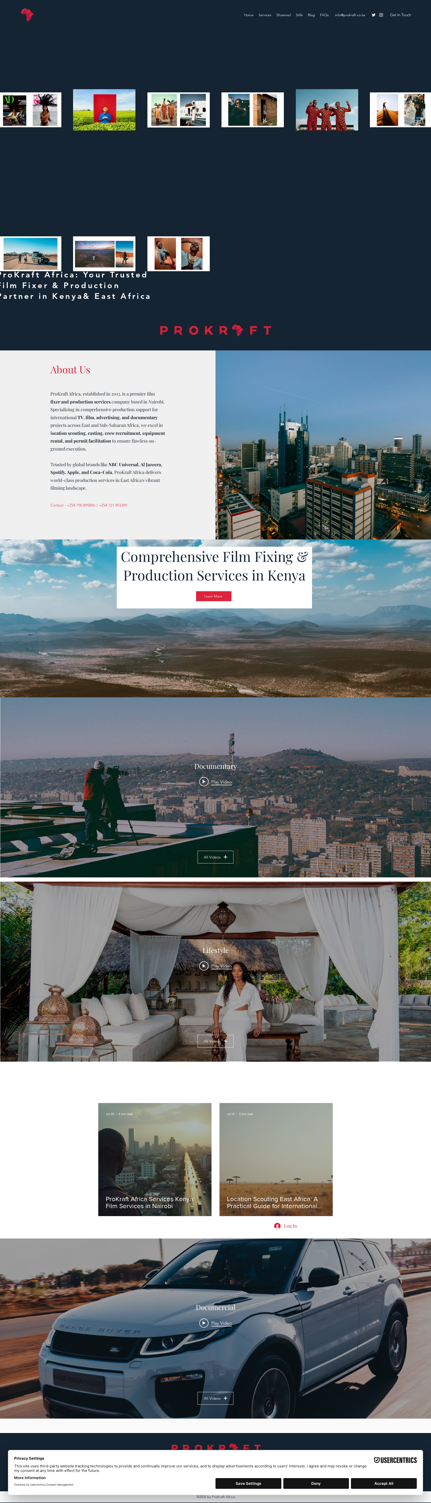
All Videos (212, 857)
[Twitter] (373, 14)
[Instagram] (381, 14)
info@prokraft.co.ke (350, 15)
